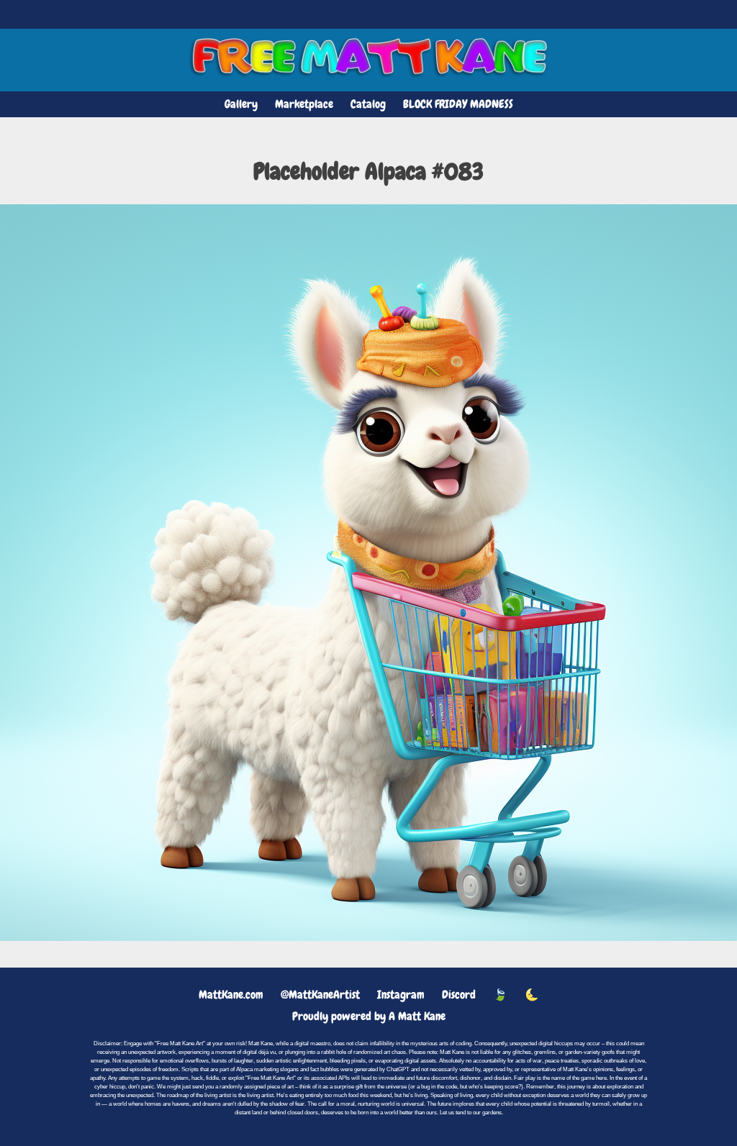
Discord (459, 994)
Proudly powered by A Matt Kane (369, 1016)
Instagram (401, 994)
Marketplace (304, 104)
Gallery (241, 104)
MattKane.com (231, 994)
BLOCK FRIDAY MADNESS (458, 104)
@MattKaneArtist (320, 994)
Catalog (368, 104)
